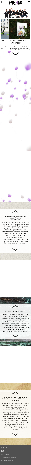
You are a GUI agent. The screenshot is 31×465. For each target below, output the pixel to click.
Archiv (2, 450)
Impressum (4, 449)
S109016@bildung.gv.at (7, 462)
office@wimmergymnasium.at (8, 460)
